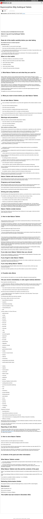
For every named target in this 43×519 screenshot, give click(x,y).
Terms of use (18, 518)
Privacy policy (24, 518)
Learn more (33, 0)
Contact (28, 518)
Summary (13, 10)
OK (37, 0)
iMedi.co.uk (7, 3)
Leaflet (4, 10)
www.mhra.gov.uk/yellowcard (8, 431)
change (23, 13)
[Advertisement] (21, 23)
